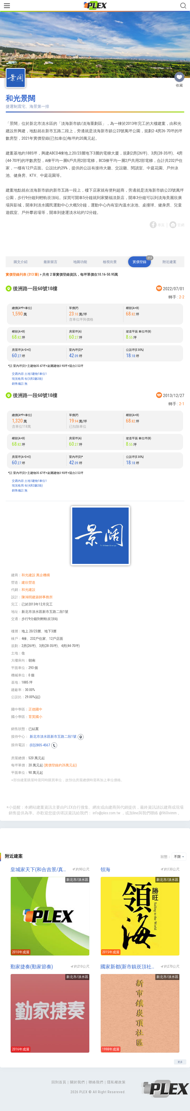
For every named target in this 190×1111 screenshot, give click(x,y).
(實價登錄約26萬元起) (60, 765)
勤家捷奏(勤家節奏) (31, 967)
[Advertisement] (95, 243)
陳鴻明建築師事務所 (37, 597)
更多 (180, 1062)
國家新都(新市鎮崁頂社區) (128, 967)
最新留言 (50, 262)
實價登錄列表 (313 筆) (22, 274)
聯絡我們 (96, 1082)
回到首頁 (58, 1082)
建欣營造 (28, 582)
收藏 (179, 75)
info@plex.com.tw (106, 813)
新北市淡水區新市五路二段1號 (53, 736)
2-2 (181, 297)
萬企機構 (43, 575)
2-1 (181, 403)
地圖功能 (80, 262)
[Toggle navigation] (7, 6)
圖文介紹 (20, 262)
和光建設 (28, 575)
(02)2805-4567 (40, 745)
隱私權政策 (116, 1082)
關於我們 (77, 1082)
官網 (180, 225)
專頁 (161, 225)
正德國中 (35, 709)
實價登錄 (142, 260)
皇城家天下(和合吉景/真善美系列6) (38, 869)
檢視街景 (110, 262)
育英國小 (35, 717)
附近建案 (169, 262)
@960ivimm (168, 813)
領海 (105, 869)
